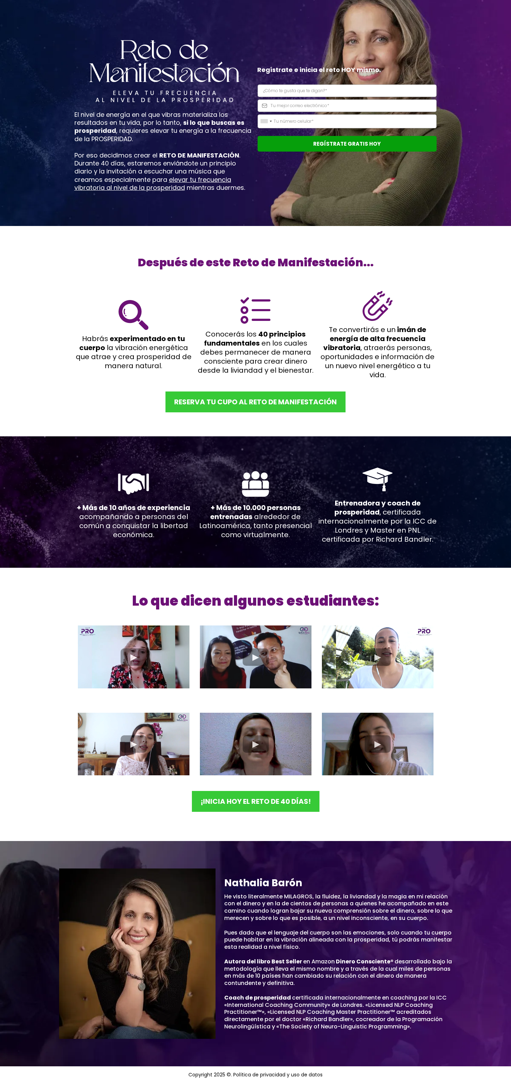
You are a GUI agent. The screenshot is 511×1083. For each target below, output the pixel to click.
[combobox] (266, 121)
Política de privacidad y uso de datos (278, 1074)
